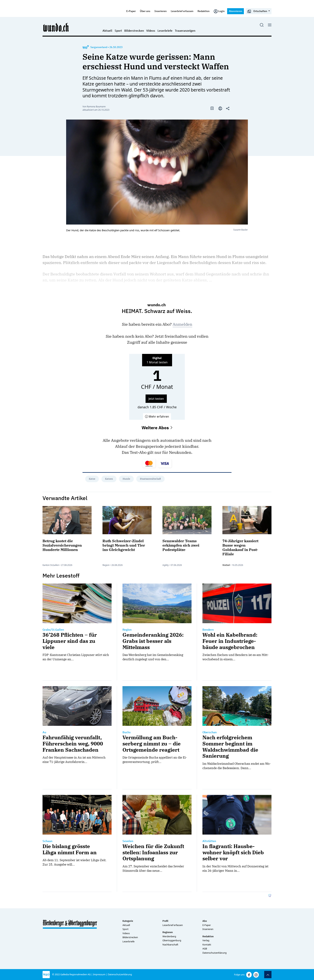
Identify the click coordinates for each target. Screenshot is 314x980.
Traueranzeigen (185, 30)
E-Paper (131, 11)
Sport (118, 30)
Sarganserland (98, 47)
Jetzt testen (156, 399)
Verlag (205, 940)
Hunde (126, 478)
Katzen (109, 478)
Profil (165, 921)
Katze (92, 478)
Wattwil (226, 565)
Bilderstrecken (134, 30)
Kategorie (127, 921)
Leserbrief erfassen (182, 11)
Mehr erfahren (158, 416)
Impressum (99, 974)
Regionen (167, 932)
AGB (204, 948)
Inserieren (160, 11)
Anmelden (182, 324)
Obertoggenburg (171, 940)
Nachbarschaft (170, 944)
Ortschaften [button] (260, 11)
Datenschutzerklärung (214, 952)
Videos (150, 30)
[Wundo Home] (56, 27)
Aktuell (107, 30)
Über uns (145, 11)
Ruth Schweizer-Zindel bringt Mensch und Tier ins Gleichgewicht (123, 545)
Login (221, 11)
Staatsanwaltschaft (150, 478)
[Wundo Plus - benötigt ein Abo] (85, 47)
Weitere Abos (156, 428)
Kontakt (206, 944)
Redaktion (204, 11)
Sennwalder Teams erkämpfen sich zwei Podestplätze (180, 545)
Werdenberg (169, 936)
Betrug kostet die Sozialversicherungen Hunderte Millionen (62, 545)
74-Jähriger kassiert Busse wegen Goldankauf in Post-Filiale (240, 547)
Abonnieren (235, 11)
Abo (204, 921)
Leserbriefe (165, 30)
